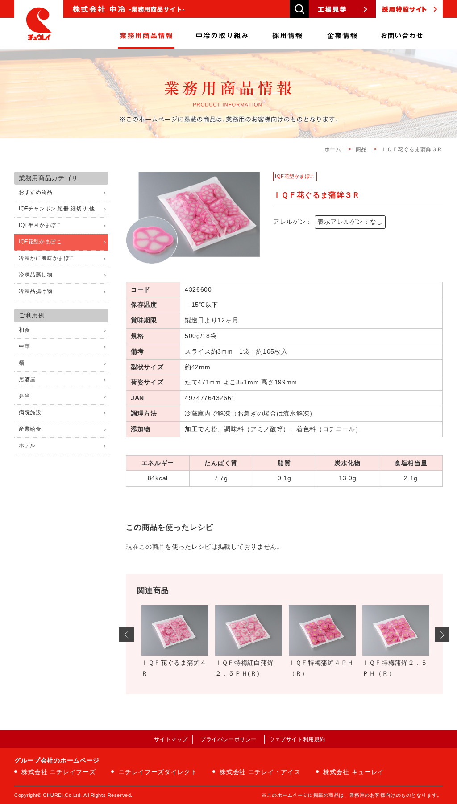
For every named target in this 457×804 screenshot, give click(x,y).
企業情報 (342, 33)
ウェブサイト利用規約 (297, 739)
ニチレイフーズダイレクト (157, 771)
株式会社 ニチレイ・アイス (260, 771)
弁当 (24, 396)
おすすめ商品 (36, 192)
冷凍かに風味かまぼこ (47, 258)
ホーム (332, 149)
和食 (24, 330)
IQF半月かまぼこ (40, 225)
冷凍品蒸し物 (36, 275)
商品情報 (146, 33)
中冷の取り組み (222, 33)
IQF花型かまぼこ (295, 176)
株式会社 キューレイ (353, 771)
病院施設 (30, 412)
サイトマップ (171, 739)
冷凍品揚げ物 (36, 291)
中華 (24, 346)
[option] (174, 644)
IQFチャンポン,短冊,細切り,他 (57, 209)
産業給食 (30, 429)
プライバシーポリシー (228, 739)
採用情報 (287, 33)
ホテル (27, 445)
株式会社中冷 (38, 24)
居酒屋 (27, 379)
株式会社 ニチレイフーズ (58, 771)
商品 (361, 149)
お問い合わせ (401, 33)
